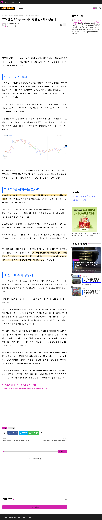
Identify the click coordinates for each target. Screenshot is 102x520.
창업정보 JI (77, 20)
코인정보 (75, 200)
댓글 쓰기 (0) (34, 507)
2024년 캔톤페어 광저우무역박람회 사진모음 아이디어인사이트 (92, 280)
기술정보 (84, 200)
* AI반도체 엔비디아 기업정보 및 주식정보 (19, 385)
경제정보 (84, 197)
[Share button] (41, 433)
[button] (95, 8)
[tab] (20, 8)
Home (20, 8)
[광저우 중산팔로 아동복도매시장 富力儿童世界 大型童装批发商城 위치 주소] (76, 291)
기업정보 (75, 197)
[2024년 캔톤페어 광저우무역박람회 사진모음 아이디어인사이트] (76, 279)
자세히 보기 (62, 451)
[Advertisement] (35, 42)
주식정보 (7, 15)
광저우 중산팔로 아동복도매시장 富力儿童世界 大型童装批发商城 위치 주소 (92, 292)
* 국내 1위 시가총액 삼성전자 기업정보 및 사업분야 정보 (24, 388)
